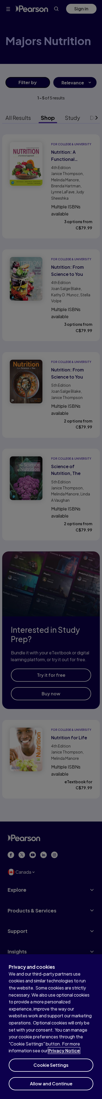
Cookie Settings (51, 1065)
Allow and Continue (51, 1083)
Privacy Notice (64, 1050)
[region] (51, 1026)
